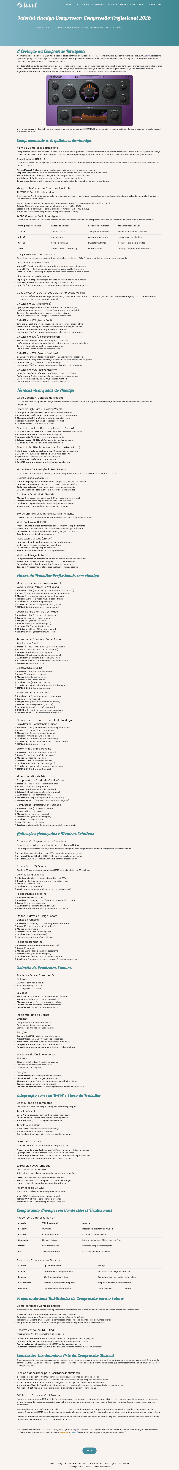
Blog (76, 4)
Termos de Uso (153, 4)
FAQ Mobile (112, 4)
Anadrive (64, 1432)
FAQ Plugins (98, 4)
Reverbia (74, 1432)
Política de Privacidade (131, 4)
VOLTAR (89, 1450)
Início (68, 4)
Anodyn (147, 56)
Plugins (85, 4)
